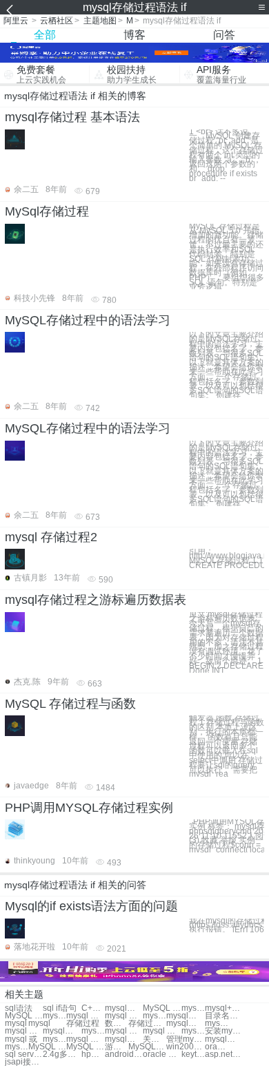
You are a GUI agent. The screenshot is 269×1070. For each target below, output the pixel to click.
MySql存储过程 (47, 211)
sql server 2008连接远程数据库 (24, 1054)
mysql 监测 (124, 1031)
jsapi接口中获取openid (24, 1062)
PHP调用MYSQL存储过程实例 (89, 808)
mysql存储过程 (124, 1008)
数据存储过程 (116, 1023)
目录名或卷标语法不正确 (224, 1016)
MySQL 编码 (47, 1047)
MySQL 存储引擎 (24, 1016)
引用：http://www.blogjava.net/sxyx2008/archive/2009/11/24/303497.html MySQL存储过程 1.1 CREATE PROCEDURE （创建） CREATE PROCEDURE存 (226, 558)
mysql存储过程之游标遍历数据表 (95, 600)
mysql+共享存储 (224, 1008)
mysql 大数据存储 (54, 1016)
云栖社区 (56, 20)
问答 (224, 35)
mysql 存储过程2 (51, 537)
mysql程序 (224, 1039)
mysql (16, 1023)
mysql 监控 (93, 1031)
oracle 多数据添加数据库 (216, 1047)
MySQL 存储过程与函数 (70, 704)
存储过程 (82, 1023)
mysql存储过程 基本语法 (72, 117)
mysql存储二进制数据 (185, 1016)
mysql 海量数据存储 (154, 1016)
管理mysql (185, 1039)
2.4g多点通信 (62, 1054)
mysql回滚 (62, 1031)
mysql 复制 (193, 1031)
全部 (45, 35)
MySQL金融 (147, 1047)
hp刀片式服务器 (93, 1054)
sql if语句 (60, 1008)
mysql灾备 (216, 1023)
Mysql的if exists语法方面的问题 (91, 906)
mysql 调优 (162, 1031)
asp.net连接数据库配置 (224, 1054)
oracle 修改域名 (162, 1054)
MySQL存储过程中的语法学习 (87, 320)
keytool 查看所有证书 (193, 1054)
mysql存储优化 (193, 1008)
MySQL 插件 (85, 1047)
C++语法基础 (93, 1008)
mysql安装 (185, 1023)
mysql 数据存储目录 (85, 1016)
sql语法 (18, 1008)
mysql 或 (21, 1039)
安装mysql (224, 1031)
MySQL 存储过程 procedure (162, 1008)
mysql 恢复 (24, 1031)
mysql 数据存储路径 (124, 1016)
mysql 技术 (54, 1039)
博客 (134, 35)
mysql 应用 (85, 1039)
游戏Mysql (116, 1047)
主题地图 (100, 20)
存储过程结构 (147, 1023)
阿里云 (15, 20)
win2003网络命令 (185, 1047)
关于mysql (154, 1039)
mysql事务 (16, 1047)
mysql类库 (124, 1039)
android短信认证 (124, 1054)
